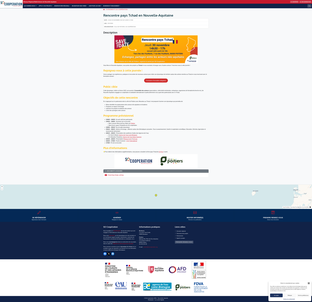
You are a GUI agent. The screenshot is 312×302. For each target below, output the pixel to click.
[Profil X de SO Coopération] (108, 253)
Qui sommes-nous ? (30, 5)
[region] (156, 197)
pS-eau (135, 139)
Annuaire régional (181, 231)
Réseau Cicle (127, 139)
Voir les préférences (303, 295)
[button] (309, 283)
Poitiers (133, 123)
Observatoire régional (61, 5)
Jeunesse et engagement (111, 5)
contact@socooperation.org (150, 247)
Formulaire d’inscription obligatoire (156, 80)
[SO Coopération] (11, 4)
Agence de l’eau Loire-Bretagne (128, 135)
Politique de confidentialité (289, 299)
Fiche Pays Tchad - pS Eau (116, 175)
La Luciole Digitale (159, 299)
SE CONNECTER (306, 1)
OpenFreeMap (286, 207)
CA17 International (131, 141)
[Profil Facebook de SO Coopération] (105, 253)
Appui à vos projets (45, 5)
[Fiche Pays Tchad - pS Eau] (106, 175)
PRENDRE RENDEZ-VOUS (184, 242)
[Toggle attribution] (310, 207)
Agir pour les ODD (95, 5)
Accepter (276, 295)
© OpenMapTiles (293, 207)
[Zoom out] (2, 189)
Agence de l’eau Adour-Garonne (132, 137)
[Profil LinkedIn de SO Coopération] (112, 253)
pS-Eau (161, 151)
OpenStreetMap (305, 207)
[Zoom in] (2, 186)
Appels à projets (181, 238)
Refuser (290, 295)
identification (117, 230)
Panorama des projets (182, 233)
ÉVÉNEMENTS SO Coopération (117, 9)
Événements (180, 235)
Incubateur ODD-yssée (79, 5)
